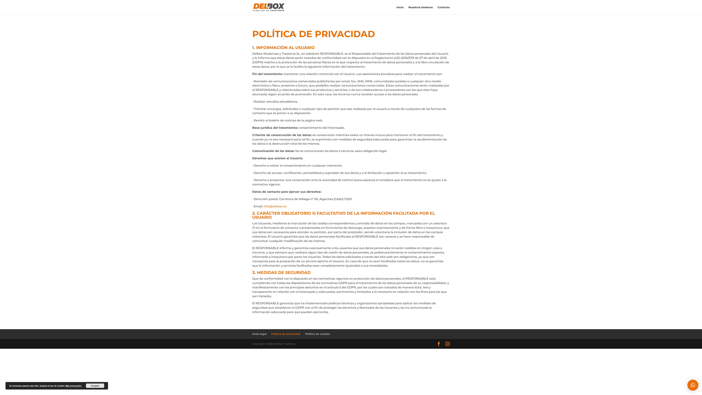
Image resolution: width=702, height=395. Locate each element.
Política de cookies (317, 334)
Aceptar (95, 385)
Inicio (400, 7)
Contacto (443, 7)
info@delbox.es (275, 206)
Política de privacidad (285, 334)
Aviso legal (259, 334)
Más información (74, 385)
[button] (692, 385)
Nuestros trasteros (420, 7)
